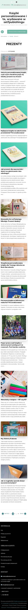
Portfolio (3, 566)
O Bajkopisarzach (5, 550)
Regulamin (3, 537)
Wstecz (6, 513)
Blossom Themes (6, 607)
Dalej (22, 513)
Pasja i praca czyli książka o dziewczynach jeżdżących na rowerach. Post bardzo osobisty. (13, 345)
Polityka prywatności (6, 533)
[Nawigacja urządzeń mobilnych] (2, 31)
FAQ (2, 530)
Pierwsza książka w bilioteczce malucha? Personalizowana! (12, 302)
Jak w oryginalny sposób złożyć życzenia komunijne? (13, 482)
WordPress (23, 607)
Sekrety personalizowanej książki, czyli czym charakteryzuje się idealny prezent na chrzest (14, 74)
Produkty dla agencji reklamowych (9, 563)
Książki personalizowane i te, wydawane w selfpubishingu (14, 17)
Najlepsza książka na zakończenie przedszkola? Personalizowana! (13, 132)
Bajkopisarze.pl (4, 540)
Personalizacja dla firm (6, 560)
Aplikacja (3, 553)
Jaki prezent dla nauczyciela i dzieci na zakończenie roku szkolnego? (12, 171)
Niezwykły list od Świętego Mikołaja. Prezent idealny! (11, 220)
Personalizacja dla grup (6, 556)
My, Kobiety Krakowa (9, 439)
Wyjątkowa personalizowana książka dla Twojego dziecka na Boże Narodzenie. (12, 265)
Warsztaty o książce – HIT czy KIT (14, 400)
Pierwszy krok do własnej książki (17, 32)
